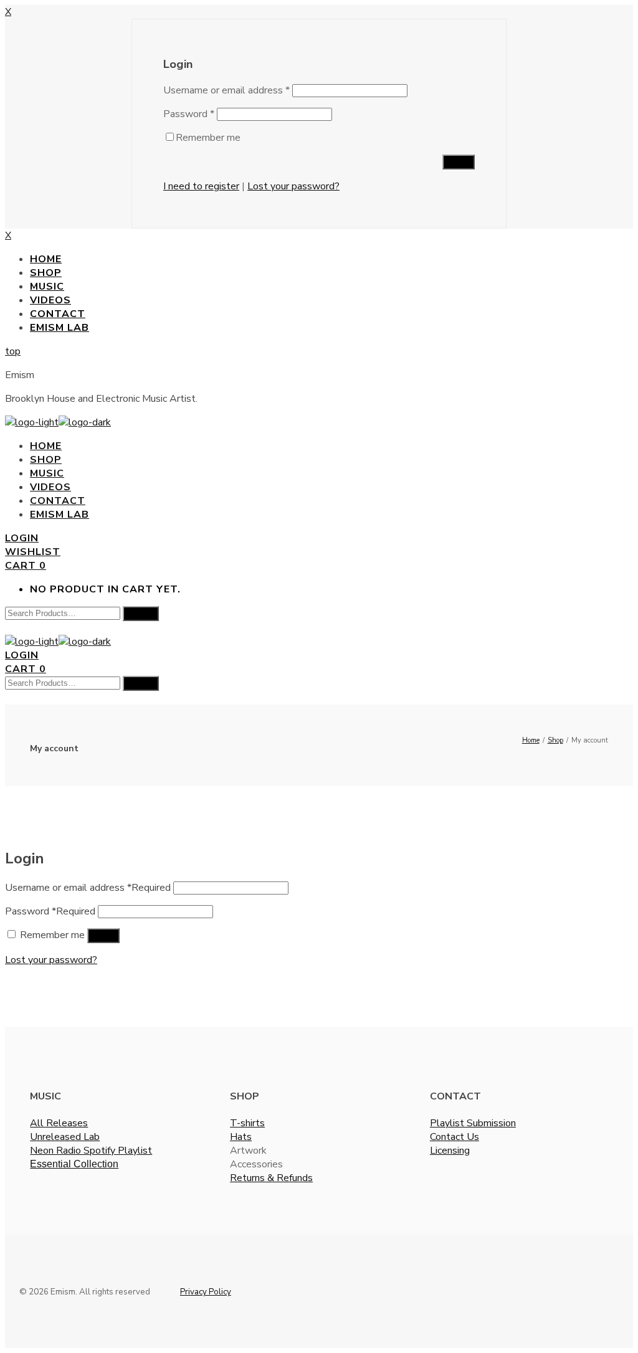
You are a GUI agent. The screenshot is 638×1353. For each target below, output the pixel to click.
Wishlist (32, 552)
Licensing (450, 1150)
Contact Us (454, 1137)
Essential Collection (74, 1164)
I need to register (201, 186)
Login (22, 538)
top (13, 351)
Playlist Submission (473, 1123)
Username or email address (226, 90)
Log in (103, 935)
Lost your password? (293, 186)
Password (188, 114)
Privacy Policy (205, 1292)
